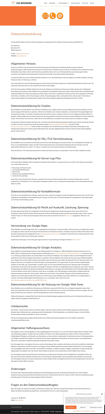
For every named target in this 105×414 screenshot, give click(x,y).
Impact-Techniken (75, 3)
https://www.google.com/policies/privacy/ (28, 298)
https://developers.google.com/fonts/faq (58, 296)
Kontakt (92, 3)
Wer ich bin (85, 3)
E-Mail (52, 411)
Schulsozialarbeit (63, 3)
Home (45, 3)
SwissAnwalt (19, 400)
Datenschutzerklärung (85, 411)
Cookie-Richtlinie (76, 411)
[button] (102, 394)
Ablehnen (82, 407)
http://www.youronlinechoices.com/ (21, 126)
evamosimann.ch (22, 56)
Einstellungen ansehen (96, 407)
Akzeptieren (71, 407)
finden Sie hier (76, 240)
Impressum (93, 411)
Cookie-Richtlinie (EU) (16, 407)
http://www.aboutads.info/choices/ (59, 124)
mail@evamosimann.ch (22, 53)
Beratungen (52, 3)
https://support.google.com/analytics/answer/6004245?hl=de (29, 280)
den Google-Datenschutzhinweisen (49, 234)
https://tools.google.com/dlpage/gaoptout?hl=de (68, 253)
